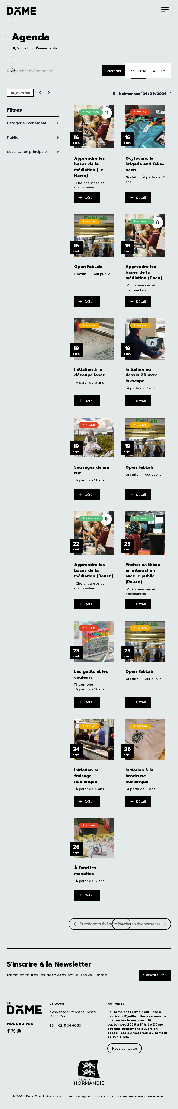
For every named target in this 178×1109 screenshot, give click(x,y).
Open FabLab (88, 267)
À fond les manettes (85, 870)
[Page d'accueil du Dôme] (24, 1008)
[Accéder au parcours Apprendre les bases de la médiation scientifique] (106, 113)
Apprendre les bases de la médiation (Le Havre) (89, 166)
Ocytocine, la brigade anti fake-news (144, 164)
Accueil (22, 48)
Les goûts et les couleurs (91, 674)
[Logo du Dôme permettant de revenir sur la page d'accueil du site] (21, 9)
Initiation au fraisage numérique (87, 775)
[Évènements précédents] (40, 92)
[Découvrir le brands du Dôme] (8, 1031)
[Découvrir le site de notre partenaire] (89, 1072)
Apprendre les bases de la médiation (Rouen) (93, 570)
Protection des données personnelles (120, 1096)
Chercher (113, 71)
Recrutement (156, 1096)
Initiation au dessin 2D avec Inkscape (141, 375)
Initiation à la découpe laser (89, 372)
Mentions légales (79, 1096)
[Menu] (165, 9)
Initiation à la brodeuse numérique (139, 775)
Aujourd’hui (20, 92)
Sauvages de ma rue (91, 470)
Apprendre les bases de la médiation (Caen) (143, 272)
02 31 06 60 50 (65, 1025)
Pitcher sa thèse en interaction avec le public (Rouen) (142, 573)
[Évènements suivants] (49, 92)
